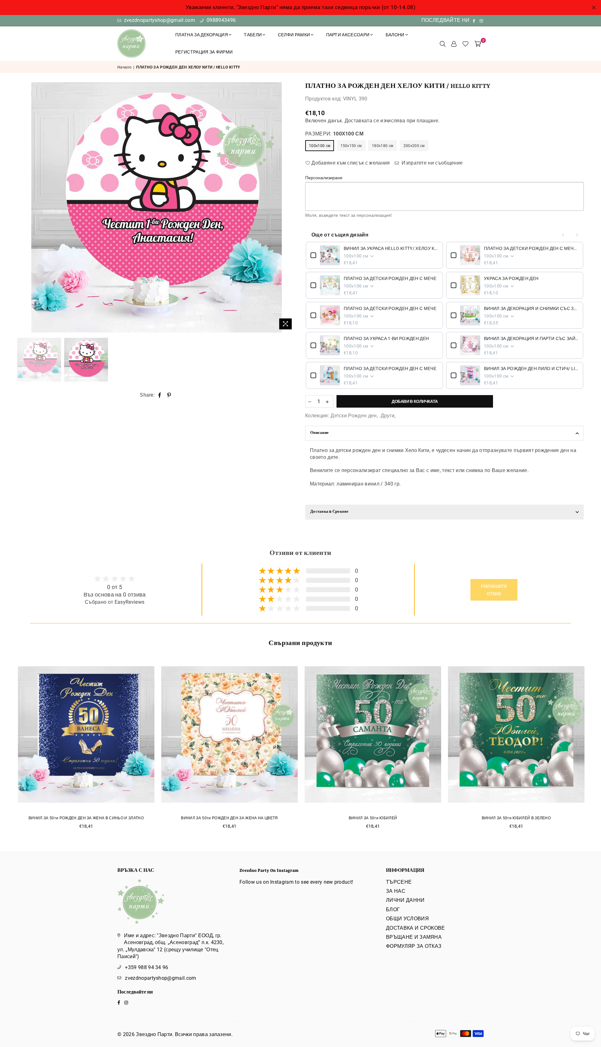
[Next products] (577, 235)
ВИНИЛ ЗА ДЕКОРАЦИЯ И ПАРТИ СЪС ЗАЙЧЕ (531, 338)
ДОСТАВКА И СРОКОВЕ (415, 928)
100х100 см (319, 146)
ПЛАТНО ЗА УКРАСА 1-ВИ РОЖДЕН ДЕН (386, 338)
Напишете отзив (494, 590)
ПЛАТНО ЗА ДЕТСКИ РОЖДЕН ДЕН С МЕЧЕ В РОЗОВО (531, 248)
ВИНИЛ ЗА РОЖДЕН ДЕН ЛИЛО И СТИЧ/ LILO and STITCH (531, 368)
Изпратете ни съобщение (431, 163)
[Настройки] (454, 43)
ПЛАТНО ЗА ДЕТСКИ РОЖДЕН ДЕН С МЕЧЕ (390, 278)
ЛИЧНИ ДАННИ (405, 900)
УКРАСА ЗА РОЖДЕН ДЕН (511, 278)
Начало (124, 67)
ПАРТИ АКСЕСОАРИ (348, 34)
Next (290, 207)
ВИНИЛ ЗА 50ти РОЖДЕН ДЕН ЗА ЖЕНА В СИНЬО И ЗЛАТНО (85, 818)
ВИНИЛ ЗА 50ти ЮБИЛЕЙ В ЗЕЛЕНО (515, 818)
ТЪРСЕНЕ (399, 882)
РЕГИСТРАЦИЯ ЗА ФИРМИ (204, 51)
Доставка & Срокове (329, 512)
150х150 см (351, 146)
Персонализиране (323, 177)
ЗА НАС (395, 891)
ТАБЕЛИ (253, 34)
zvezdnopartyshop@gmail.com (158, 20)
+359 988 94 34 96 (146, 967)
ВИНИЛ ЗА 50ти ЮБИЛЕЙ (372, 818)
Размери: (334, 134)
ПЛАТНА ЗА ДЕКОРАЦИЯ (201, 34)
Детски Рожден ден (354, 416)
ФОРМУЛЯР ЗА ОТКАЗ (413, 946)
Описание (319, 433)
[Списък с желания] (465, 43)
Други (388, 416)
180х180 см (382, 146)
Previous (22, 207)
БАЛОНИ (395, 34)
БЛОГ (393, 909)
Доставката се (362, 121)
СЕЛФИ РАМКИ (294, 34)
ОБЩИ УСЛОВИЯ (407, 919)
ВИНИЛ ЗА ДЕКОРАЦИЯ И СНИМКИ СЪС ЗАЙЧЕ (531, 308)
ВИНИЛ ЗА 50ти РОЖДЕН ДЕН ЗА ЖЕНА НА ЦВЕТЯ (229, 818)
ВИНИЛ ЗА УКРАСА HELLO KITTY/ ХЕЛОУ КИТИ (391, 248)
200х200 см (414, 146)
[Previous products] (563, 235)
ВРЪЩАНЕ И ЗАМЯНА (414, 937)
